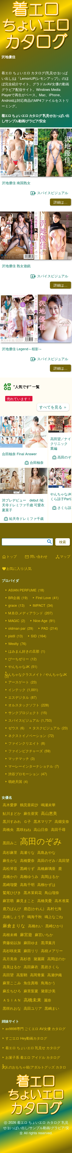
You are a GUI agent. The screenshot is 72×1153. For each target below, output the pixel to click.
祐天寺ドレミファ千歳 (26, 518)
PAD (44, 628)
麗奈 (47, 999)
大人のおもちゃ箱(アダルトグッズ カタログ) (34, 1067)
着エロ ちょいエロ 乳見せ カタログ (32, 1048)
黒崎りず (27, 868)
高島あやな (46, 852)
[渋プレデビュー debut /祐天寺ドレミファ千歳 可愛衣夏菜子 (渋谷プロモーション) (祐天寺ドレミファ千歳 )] (23, 492)
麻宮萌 (8, 900)
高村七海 (54, 908)
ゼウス (13, 728)
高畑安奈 (62, 821)
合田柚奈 (37, 462)
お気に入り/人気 (16, 569)
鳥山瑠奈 (52, 892)
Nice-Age (40, 620)
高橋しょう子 (14, 916)
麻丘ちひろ (12, 990)
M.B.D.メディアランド (25, 613)
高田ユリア (33, 1008)
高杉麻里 (10, 852)
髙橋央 (8, 829)
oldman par (17, 628)
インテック (17, 689)
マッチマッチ (18, 758)
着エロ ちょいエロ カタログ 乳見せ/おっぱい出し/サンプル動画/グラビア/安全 (36, 118)
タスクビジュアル (46, 728)
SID (34, 636)
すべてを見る (53, 407)
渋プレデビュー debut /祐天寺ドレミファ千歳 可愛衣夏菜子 (23, 505)
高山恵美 (49, 813)
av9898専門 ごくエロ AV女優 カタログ (35, 1028)
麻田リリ (31, 950)
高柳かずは (46, 884)
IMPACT (39, 605)
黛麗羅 (39, 958)
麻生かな (10, 860)
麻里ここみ (12, 982)
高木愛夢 (10, 804)
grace (12, 605)
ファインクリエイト (23, 743)
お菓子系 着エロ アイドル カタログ (32, 1057)
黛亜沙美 (48, 990)
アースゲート (18, 682)
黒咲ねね (23, 829)
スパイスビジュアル (52, 192)
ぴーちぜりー (18, 659)
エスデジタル (18, 697)
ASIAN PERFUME (22, 590)
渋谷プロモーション (23, 774)
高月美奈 (10, 958)
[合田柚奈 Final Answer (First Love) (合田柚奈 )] (23, 446)
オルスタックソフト (23, 705)
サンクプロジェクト (23, 712)
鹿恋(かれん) (34, 908)
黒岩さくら (50, 966)
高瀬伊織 (54, 974)
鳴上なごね (54, 916)
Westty (13, 643)
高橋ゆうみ (29, 876)
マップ (62, 556)
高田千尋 (58, 829)
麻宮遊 (26, 934)
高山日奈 (41, 829)
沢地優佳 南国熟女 (16, 182)
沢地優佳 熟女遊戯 (16, 265)
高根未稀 (10, 934)
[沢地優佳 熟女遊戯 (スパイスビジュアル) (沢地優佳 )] (36, 258)
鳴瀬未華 (48, 804)
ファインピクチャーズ (25, 751)
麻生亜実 (31, 813)
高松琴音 (10, 868)
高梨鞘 (21, 974)
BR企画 (14, 597)
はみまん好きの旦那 (23, 651)
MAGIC (13, 620)
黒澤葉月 (48, 942)
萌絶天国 (15, 781)
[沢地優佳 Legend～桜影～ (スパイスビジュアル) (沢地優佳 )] (36, 341)
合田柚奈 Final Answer (19, 453)
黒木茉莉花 (33, 892)
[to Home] (36, 49)
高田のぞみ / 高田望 (53, 860)
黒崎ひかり (54, 925)
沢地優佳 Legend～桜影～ (22, 348)
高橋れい (35, 925)
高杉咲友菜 (12, 950)
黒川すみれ (12, 821)
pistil (11, 636)
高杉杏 (25, 958)
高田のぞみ (41, 841)
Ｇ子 (27, 821)
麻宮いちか (44, 934)
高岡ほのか (56, 958)
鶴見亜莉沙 (29, 804)
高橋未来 (32, 999)
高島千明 (27, 884)
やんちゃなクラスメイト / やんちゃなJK (36, 674)
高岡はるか (50, 876)
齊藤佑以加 (12, 942)
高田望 (8, 974)
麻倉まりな (14, 925)
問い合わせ (36, 556)
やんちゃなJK (19, 666)
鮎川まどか (12, 813)
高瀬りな (27, 852)
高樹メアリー (52, 950)
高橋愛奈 (27, 860)
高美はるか (12, 966)
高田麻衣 (31, 966)
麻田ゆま (31, 942)
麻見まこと (25, 900)
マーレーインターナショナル (30, 766)
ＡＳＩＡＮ (12, 999)
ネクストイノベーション (27, 735)
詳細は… (60, 201)
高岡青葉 (37, 974)
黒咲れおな (12, 1008)
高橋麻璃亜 (46, 868)
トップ (9, 556)
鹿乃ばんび (12, 908)
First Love (43, 597)
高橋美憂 (44, 900)
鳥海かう (48, 982)
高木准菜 (62, 900)
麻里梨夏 (31, 990)
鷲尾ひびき (12, 892)
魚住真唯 (31, 982)
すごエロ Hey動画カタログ (26, 1038)
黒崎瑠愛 (10, 884)
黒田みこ (10, 842)
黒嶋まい (52, 1008)
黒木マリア (43, 821)
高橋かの (10, 876)
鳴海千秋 (34, 916)
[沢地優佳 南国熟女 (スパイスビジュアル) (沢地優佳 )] (36, 175)
